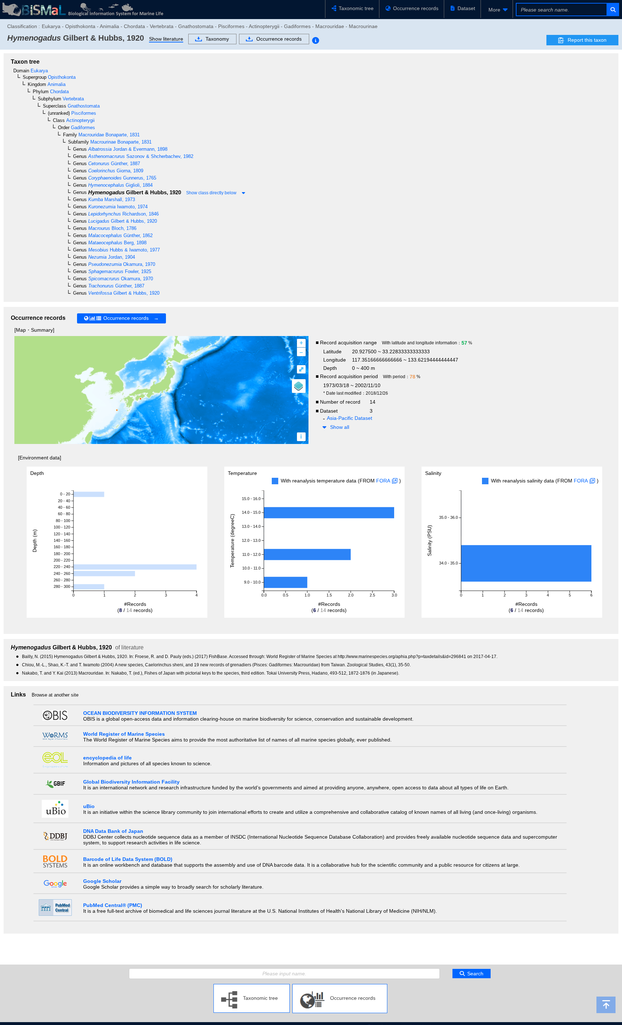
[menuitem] (496, 10)
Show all (339, 427)
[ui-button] (612, 9)
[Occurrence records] (339, 987)
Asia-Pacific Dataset (349, 418)
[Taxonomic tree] (251, 987)
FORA (383, 481)
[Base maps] (299, 386)
